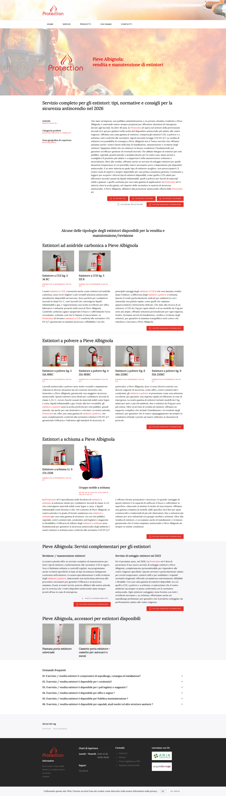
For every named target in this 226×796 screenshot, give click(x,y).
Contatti (126, 24)
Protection (135, 127)
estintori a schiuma (92, 523)
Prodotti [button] (85, 24)
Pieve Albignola (60, 729)
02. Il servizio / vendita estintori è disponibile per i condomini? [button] (77, 681)
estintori (46, 729)
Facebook (83, 770)
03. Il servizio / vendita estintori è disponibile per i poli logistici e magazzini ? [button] (84, 687)
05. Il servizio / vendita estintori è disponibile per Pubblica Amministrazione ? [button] (85, 698)
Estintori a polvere (144, 199)
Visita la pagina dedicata (96, 598)
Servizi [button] (67, 24)
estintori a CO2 (57, 291)
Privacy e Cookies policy (53, 770)
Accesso (46, 773)
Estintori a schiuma (172, 199)
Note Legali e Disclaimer (53, 766)
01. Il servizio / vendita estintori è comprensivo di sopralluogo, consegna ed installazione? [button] (91, 675)
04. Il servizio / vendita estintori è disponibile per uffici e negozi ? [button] (78, 692)
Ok (163, 791)
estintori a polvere (157, 294)
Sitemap (45, 777)
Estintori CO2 (119, 199)
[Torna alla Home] (53, 10)
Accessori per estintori (132, 204)
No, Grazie (175, 791)
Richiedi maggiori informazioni (167, 204)
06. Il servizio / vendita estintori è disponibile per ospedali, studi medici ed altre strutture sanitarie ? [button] (97, 704)
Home (50, 24)
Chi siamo (106, 24)
